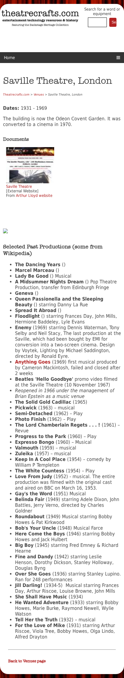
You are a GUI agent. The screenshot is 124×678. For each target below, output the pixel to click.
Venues (39, 94)
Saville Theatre (19, 186)
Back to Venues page (27, 661)
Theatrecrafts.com (16, 94)
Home (9, 57)
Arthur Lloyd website (34, 195)
